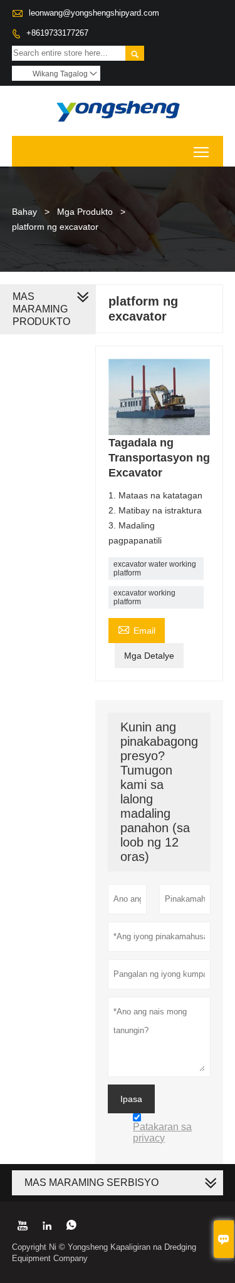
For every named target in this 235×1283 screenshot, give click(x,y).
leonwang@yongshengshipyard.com (94, 13)
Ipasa (131, 1099)
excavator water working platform (154, 568)
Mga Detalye (149, 656)
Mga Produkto (85, 212)
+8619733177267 (57, 33)
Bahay (24, 212)
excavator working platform (144, 597)
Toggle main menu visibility (201, 151)
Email (136, 629)
